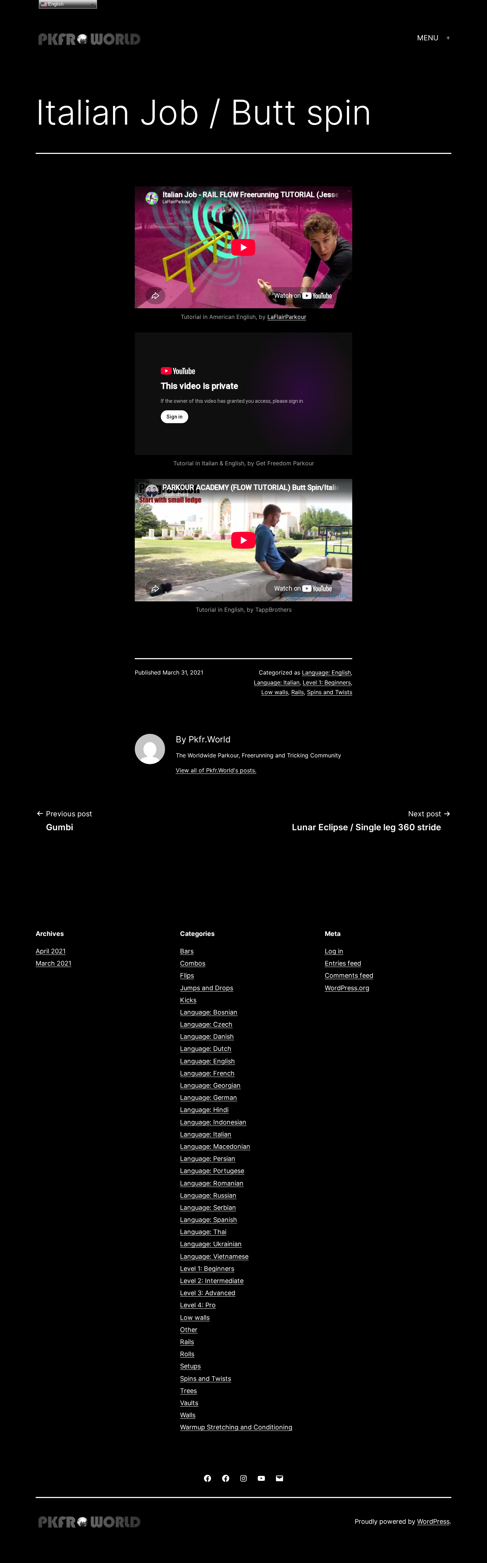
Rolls (187, 1354)
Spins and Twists (329, 692)
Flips (187, 975)
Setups (190, 1366)
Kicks (188, 1000)
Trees (188, 1390)
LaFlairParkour (286, 316)
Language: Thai (203, 1232)
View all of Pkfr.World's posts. (216, 770)
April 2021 (51, 951)
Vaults (189, 1403)
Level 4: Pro (198, 1305)
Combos (192, 963)
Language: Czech (206, 1024)
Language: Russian (208, 1195)
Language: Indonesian (213, 1122)
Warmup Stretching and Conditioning (236, 1427)
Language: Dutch (205, 1048)
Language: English (326, 672)
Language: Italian (276, 682)
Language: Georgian (210, 1085)
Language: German (208, 1097)
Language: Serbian (208, 1207)
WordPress (433, 1521)
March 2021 (53, 963)
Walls (187, 1415)
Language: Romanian (212, 1183)
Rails (297, 692)
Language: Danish (207, 1036)
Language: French (207, 1073)
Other (189, 1329)
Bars (187, 951)
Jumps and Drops (206, 988)
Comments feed (349, 975)
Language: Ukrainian (211, 1244)
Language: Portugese (212, 1170)
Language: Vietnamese (214, 1256)
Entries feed (343, 963)
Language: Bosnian (208, 1012)
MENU (428, 38)
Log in (334, 951)
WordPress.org (347, 988)
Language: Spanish (208, 1219)
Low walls (274, 692)
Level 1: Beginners (327, 682)
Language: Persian (207, 1158)
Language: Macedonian (215, 1146)
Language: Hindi (204, 1109)
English (55, 4)
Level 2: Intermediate (212, 1280)
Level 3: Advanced (207, 1293)
